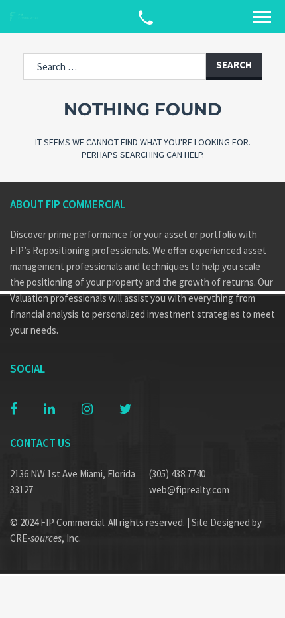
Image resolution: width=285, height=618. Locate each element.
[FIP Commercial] (26, 17)
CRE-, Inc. (45, 538)
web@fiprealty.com (189, 489)
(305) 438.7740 (177, 473)
